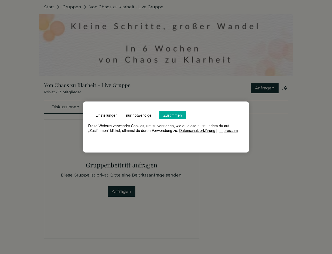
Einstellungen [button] (106, 115)
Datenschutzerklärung (197, 130)
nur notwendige (138, 115)
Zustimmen (172, 115)
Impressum (228, 130)
